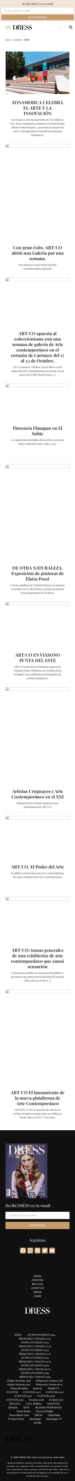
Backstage (35, 1419)
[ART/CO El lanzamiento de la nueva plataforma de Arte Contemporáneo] (37, 1037)
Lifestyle (17, 39)
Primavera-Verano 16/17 (49, 1384)
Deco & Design (44, 1411)
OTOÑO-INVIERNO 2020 (35, 1365)
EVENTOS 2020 (46, 1396)
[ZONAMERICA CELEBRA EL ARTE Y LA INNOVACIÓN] (37, 73)
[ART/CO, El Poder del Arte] (37, 837)
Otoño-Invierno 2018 (19, 1380)
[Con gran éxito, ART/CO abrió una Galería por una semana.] (37, 191)
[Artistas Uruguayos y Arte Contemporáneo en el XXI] (37, 735)
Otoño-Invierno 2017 (18, 1384)
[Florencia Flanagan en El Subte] (37, 402)
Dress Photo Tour (19, 1415)
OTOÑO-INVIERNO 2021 (35, 1357)
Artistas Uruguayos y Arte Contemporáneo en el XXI (37, 793)
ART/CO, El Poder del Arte (37, 867)
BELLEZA (37, 1284)
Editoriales (54, 1415)
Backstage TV (54, 1419)
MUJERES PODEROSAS (48, 1407)
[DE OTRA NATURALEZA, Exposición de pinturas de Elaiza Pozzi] (37, 512)
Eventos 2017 (56, 1399)
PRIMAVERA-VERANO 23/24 (35, 1338)
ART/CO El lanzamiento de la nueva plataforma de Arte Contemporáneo (37, 1097)
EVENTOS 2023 (32, 1392)
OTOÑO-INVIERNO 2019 (35, 1373)
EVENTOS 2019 (14, 1399)
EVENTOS (37, 1280)
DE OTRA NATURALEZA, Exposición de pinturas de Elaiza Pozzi (37, 573)
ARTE (26, 1407)
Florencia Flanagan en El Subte (37, 430)
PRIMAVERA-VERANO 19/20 (35, 1369)
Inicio (8, 39)
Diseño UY (53, 1388)
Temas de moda (19, 1388)
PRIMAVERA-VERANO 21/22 (35, 1354)
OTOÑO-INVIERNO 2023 (35, 1342)
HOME (37, 1296)
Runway (37, 1388)
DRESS (37, 1292)
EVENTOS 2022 (55, 1392)
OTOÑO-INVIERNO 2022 (35, 1350)
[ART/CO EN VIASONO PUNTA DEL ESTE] (37, 624)
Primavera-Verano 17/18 (49, 1380)
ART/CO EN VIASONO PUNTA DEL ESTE (37, 657)
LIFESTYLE (37, 1288)
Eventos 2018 (36, 1399)
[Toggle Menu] (8, 27)
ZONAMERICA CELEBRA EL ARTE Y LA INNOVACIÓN (37, 107)
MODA (37, 1276)
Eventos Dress (16, 1419)
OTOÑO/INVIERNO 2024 (41, 1334)
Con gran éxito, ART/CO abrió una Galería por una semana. (38, 252)
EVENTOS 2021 (23, 1396)
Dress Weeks (24, 1411)
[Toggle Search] (70, 27)
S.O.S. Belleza (34, 1403)
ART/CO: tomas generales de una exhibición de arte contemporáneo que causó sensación (37, 958)
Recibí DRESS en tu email (37, 4)
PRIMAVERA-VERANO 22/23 (35, 1346)
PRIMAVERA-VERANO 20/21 (35, 1361)
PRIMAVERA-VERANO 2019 (34, 1377)
